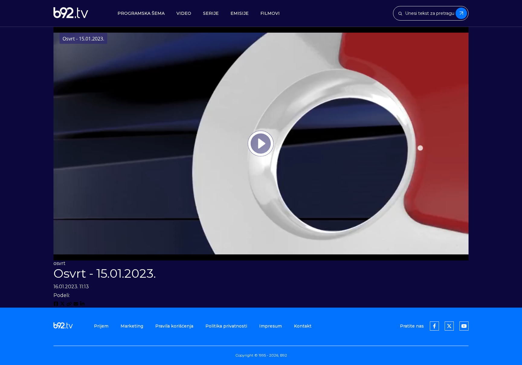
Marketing (132, 326)
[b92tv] (70, 13)
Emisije (239, 13)
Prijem (101, 326)
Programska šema (141, 13)
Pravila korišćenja (174, 326)
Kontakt (302, 326)
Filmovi (270, 13)
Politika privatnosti (226, 326)
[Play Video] (261, 144)
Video (183, 13)
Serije (211, 13)
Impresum (270, 326)
